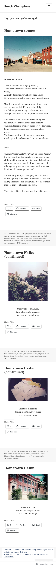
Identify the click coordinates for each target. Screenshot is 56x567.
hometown (19, 236)
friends (12, 236)
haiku (30, 351)
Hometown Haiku (19, 468)
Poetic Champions (17, 6)
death (49, 234)
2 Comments (11, 358)
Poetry (35, 238)
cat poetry (23, 351)
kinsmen (27, 236)
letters (28, 454)
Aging (26, 234)
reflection (7, 241)
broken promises (37, 451)
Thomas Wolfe (37, 241)
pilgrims (41, 354)
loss (38, 236)
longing (33, 236)
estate (6, 236)
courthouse (42, 234)
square (28, 241)
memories (15, 238)
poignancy (42, 238)
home (34, 351)
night (21, 238)
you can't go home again (38, 356)
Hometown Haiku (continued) (19, 254)
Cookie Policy (9, 557)
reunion (15, 241)
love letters (35, 454)
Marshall (20, 354)
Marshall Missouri (30, 354)
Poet (30, 238)
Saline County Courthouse (19, 356)
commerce (33, 234)
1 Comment (23, 243)
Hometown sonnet (20, 30)
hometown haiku (10, 354)
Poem (26, 238)
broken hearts (25, 451)
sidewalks (21, 241)
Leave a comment (13, 458)
